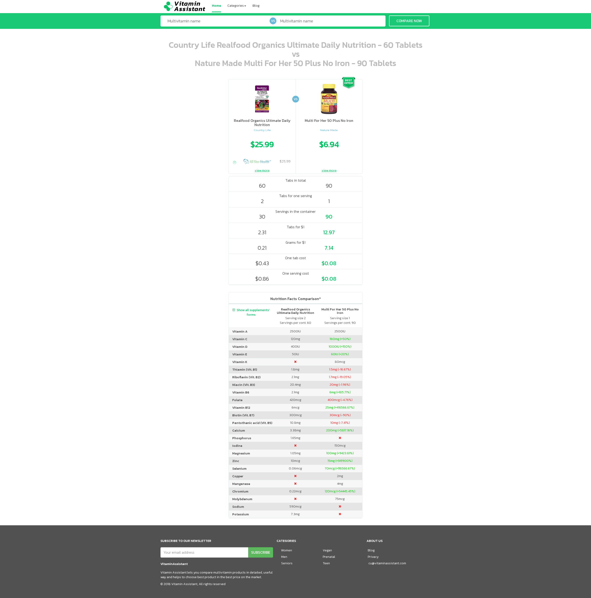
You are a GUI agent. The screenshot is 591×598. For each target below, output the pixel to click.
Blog (256, 5)
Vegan (327, 550)
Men (284, 556)
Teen (326, 563)
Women (286, 550)
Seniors (286, 563)
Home (216, 5)
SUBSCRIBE (260, 552)
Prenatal (329, 556)
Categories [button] (235, 5)
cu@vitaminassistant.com (387, 563)
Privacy (373, 556)
